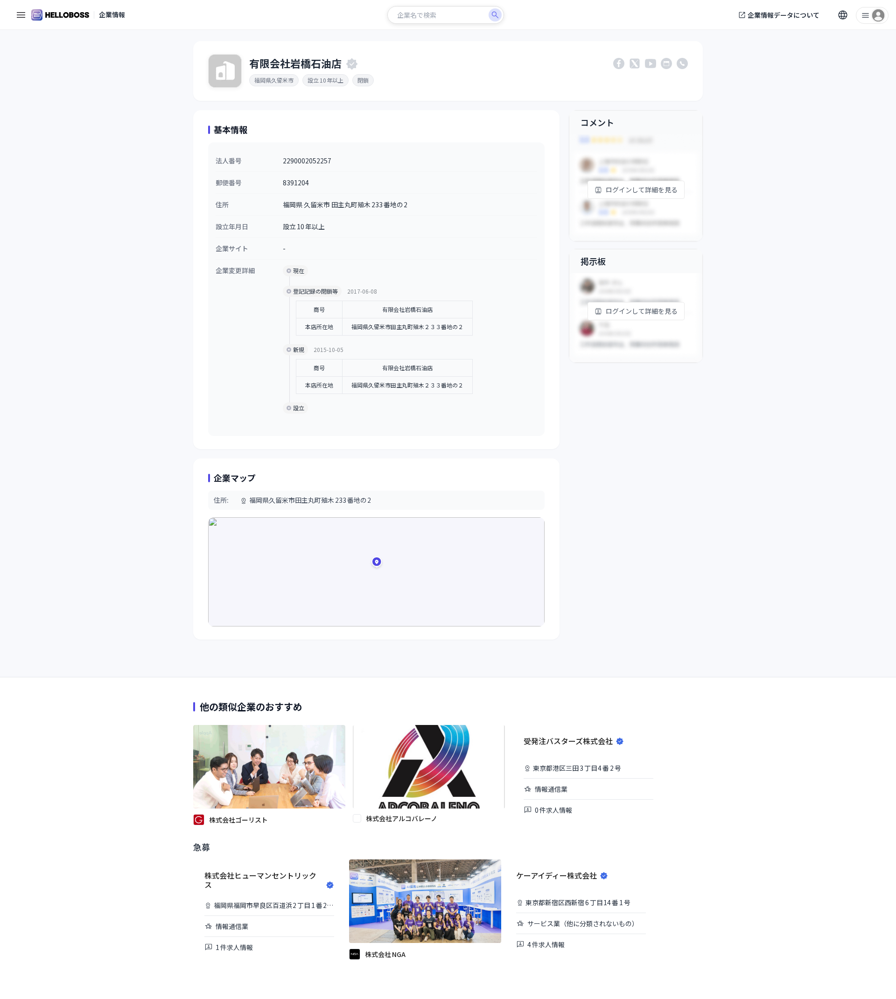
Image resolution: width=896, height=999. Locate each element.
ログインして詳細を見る (642, 189)
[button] (377, 563)
